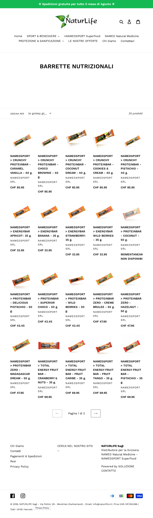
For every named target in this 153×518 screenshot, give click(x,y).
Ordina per (17, 113)
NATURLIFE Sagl (28, 504)
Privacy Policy (19, 466)
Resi (13, 461)
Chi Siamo (17, 446)
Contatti (15, 451)
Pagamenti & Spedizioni (26, 456)
